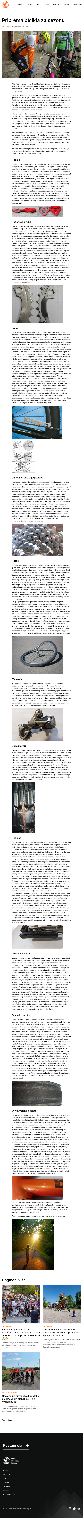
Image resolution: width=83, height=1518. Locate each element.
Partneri (66, 4)
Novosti (20, 4)
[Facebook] (74, 1508)
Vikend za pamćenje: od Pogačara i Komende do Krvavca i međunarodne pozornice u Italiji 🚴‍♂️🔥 (21, 1334)
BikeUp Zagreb (77, 4)
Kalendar (29, 4)
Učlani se (56, 4)
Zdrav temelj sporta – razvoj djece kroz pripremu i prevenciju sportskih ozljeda (61, 1332)
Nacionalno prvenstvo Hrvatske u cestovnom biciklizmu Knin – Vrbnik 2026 (20, 1399)
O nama (46, 4)
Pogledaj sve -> (8, 1420)
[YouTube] (79, 1509)
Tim (38, 4)
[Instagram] (70, 1508)
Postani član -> (16, 1445)
